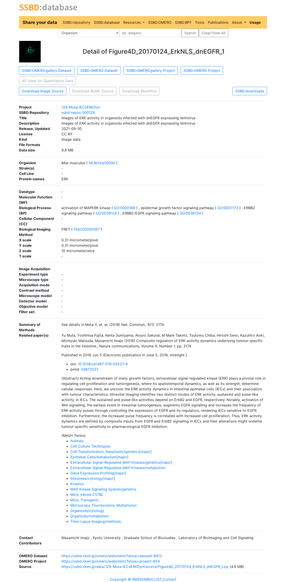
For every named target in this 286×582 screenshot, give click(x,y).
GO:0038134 (190, 213)
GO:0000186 (124, 208)
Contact (169, 579)
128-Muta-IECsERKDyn (80, 107)
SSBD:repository (76, 22)
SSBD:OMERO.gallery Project (150, 70)
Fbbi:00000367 (87, 229)
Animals (77, 441)
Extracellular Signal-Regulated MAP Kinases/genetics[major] (121, 462)
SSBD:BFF (183, 22)
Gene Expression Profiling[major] (98, 473)
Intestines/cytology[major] (92, 478)
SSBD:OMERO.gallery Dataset (47, 70)
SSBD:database (107, 22)
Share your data (40, 22)
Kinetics (77, 484)
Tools (199, 22)
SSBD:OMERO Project (202, 70)
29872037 (89, 369)
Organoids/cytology (87, 510)
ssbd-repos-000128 (78, 112)
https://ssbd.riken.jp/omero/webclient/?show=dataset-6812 (111, 556)
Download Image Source (42, 91)
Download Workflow (139, 91)
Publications (218, 22)
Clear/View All (213, 33)
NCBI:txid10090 (102, 163)
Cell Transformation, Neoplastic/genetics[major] (111, 451)
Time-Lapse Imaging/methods (95, 521)
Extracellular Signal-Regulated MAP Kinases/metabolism (117, 467)
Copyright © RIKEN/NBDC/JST (136, 579)
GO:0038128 (106, 213)
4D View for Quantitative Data (47, 81)
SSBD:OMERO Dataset (99, 70)
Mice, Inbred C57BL (86, 494)
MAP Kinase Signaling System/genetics (103, 489)
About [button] (237, 22)
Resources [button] (132, 22)
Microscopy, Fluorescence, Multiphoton (103, 505)
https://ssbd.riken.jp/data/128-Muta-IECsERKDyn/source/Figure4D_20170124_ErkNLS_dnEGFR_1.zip (145, 566)
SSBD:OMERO (159, 22)
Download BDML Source (93, 91)
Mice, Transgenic (84, 500)
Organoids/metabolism (89, 516)
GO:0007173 (227, 208)
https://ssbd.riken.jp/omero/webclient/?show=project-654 (110, 561)
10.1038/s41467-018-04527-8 (103, 364)
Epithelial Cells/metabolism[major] (99, 457)
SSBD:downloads (249, 91)
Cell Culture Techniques (90, 446)
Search (190, 33)
